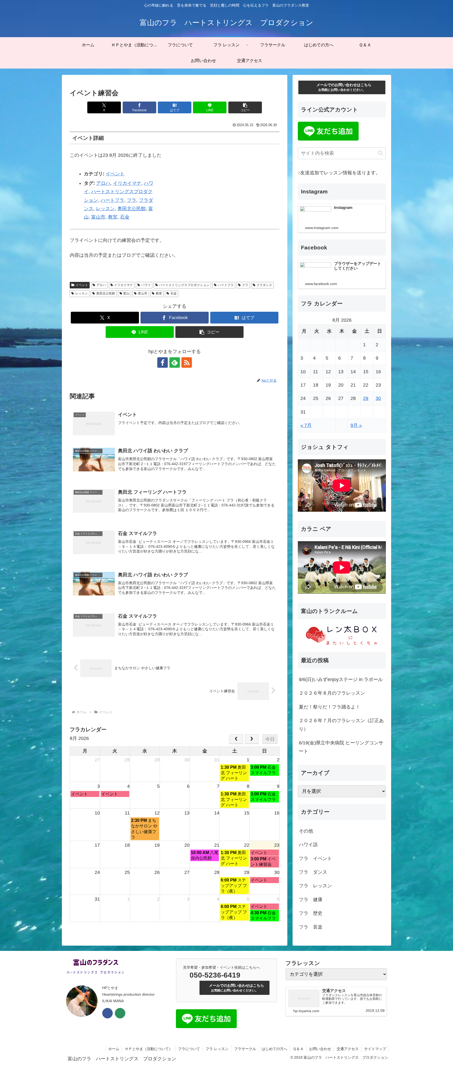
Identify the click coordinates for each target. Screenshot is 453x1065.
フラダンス (264, 285)
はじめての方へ (274, 1049)
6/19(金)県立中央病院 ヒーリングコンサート (341, 747)
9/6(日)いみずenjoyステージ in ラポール (341, 679)
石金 (125, 217)
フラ (131, 200)
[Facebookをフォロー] (162, 362)
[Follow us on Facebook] (107, 1013)
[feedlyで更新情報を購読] (174, 362)
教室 (112, 217)
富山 (126, 293)
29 (365, 398)
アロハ (103, 183)
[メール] (120, 1013)
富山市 (98, 217)
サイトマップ (375, 1049)
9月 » (356, 425)
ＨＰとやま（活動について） (148, 1049)
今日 (270, 739)
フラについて (189, 1049)
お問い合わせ (320, 1049)
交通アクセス (348, 1049)
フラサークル (245, 1049)
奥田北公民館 (131, 208)
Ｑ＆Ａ (298, 1049)
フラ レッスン (217, 1049)
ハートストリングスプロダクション (184, 285)
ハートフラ (112, 200)
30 (378, 398)
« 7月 (306, 425)
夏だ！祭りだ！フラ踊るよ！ (329, 707)
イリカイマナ (127, 183)
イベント (115, 173)
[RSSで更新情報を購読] (186, 362)
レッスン (105, 208)
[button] (245, 107)
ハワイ (146, 285)
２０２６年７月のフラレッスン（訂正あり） (341, 725)
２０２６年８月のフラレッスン (332, 693)
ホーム (113, 1049)
